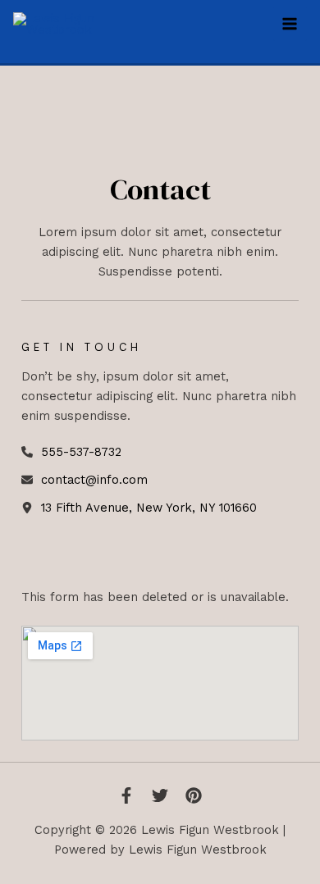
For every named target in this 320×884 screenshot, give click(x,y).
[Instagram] (193, 795)
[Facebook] (126, 795)
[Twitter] (160, 795)
